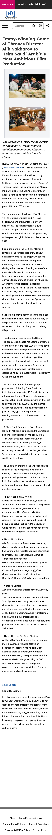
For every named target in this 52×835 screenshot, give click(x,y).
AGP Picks (7, 4)
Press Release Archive (30, 818)
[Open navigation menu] (5, 25)
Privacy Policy (40, 830)
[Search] (33, 26)
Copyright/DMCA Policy (17, 830)
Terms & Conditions (39, 824)
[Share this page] (48, 25)
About (13, 818)
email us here (9, 684)
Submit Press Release (14, 824)
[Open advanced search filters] (40, 26)
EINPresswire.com (13, 167)
